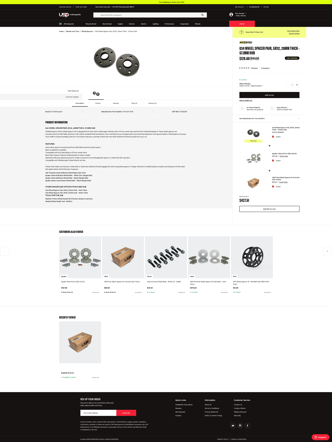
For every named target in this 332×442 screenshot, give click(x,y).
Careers (178, 415)
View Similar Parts (293, 31)
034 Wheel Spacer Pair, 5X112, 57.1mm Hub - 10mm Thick (66, 192)
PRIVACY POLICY (223, 439)
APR (234, 276)
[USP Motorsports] (71, 15)
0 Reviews (254, 68)
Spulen (64, 276)
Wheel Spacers (87, 31)
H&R (106, 276)
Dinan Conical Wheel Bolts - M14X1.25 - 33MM (164, 281)
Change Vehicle (294, 33)
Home (61, 31)
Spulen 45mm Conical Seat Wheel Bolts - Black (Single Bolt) (68, 180)
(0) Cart (266, 7)
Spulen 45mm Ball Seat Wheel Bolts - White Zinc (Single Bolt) (68, 175)
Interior (143, 24)
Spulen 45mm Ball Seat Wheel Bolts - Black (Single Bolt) (66, 178)
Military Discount (240, 412)
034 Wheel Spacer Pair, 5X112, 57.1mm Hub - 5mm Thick (66, 190)
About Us (208, 404)
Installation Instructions (183, 404)
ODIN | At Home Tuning (213, 415)
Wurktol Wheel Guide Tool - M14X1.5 (58, 201)
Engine (120, 24)
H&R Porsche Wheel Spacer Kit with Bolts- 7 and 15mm (208, 282)
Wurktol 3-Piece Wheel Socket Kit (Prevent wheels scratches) (69, 198)
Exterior (132, 24)
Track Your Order (81, 7)
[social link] (233, 425)
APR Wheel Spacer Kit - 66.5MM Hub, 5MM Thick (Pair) (251, 282)
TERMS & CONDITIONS (238, 439)
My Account (239, 7)
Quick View (284, 156)
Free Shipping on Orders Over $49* (171, 2)
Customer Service (65, 7)
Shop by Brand (91, 24)
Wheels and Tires (72, 31)
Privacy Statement (211, 412)
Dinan (149, 276)
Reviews (178, 408)
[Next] (327, 251)
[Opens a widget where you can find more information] (320, 437)
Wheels (197, 24)
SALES (242, 24)
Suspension (184, 24)
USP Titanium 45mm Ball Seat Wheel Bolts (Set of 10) (65, 172)
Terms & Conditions (212, 408)
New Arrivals (107, 24)
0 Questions (265, 68)
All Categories (69, 24)
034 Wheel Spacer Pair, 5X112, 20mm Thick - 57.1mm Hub (286, 129)
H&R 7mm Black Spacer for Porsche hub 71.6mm (286, 178)
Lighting (155, 24)
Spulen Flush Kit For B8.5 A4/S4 (284, 153)
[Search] (202, 14)
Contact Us (238, 404)
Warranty (237, 415)
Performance (169, 24)
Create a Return (240, 408)
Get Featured (180, 412)
